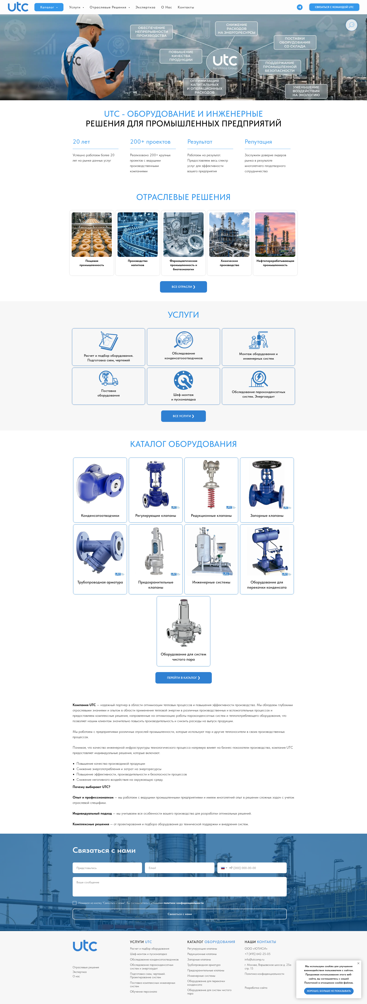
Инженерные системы (201, 975)
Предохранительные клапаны (205, 970)
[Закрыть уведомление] (358, 963)
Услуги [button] (75, 7)
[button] (334, 7)
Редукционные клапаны (202, 954)
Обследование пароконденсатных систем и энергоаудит (151, 966)
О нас (166, 7)
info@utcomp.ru (254, 959)
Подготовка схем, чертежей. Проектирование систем (147, 975)
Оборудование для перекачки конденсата (206, 982)
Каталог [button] (47, 7)
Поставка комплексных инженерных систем (152, 984)
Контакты (186, 7)
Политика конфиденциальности (264, 974)
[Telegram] (300, 7)
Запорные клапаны (199, 959)
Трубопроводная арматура (203, 965)
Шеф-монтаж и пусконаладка (148, 954)
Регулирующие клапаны (202, 948)
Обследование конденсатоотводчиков (154, 959)
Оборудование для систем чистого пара (209, 991)
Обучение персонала (143, 991)
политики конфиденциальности (184, 903)
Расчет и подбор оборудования (149, 948)
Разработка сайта (256, 987)
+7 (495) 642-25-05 (257, 954)
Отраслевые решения (86, 967)
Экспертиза (145, 7)
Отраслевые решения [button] (108, 7)
